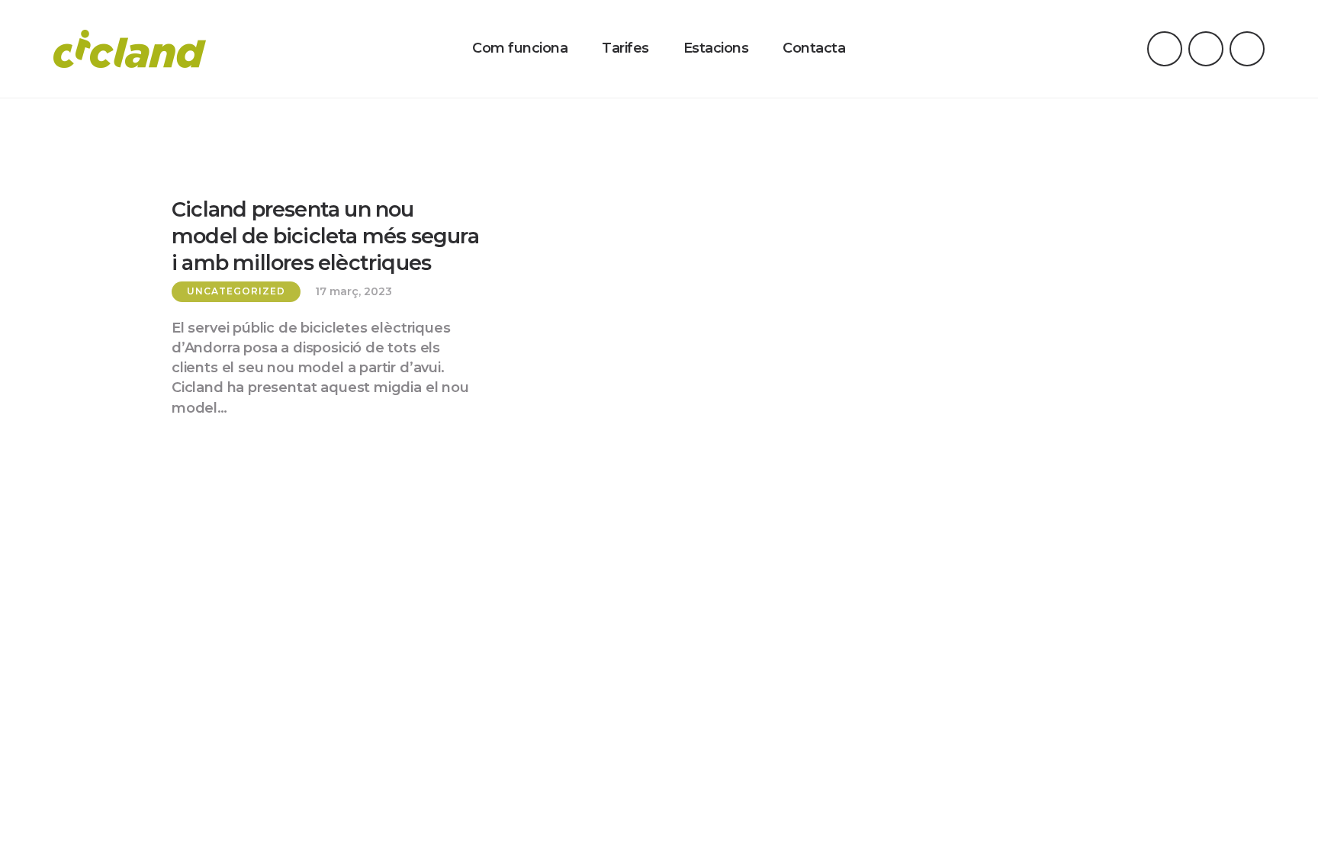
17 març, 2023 (353, 292)
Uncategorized (236, 291)
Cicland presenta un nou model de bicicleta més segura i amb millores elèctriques (325, 236)
